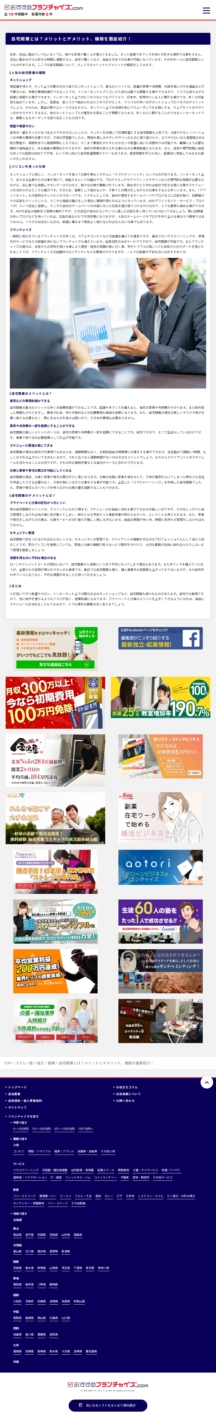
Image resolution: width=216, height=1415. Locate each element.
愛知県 (17, 1284)
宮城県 (54, 1235)
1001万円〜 (85, 1129)
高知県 (54, 1334)
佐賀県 (29, 1351)
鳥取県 (17, 1318)
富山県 (17, 1251)
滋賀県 (54, 1301)
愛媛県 (41, 1334)
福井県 (41, 1251)
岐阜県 (29, 1284)
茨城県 (17, 1268)
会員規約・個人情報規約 (25, 1101)
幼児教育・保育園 (82, 1170)
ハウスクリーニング (26, 1170)
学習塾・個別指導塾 (55, 1170)
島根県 (29, 1318)
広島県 (54, 1318)
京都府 (29, 1301)
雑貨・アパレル (64, 1151)
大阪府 (17, 1301)
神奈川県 (103, 1268)
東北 (16, 1228)
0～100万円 (20, 1129)
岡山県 (41, 1318)
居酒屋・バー (47, 1196)
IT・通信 (56, 1177)
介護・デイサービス (145, 1170)
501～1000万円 (64, 1129)
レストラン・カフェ (150, 1196)
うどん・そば (83, 1196)
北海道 (17, 1220)
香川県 (29, 1334)
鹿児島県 (91, 1351)
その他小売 (108, 1151)
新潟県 (66, 1251)
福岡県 (17, 1351)
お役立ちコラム (127, 1087)
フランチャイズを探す (23, 1116)
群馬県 (41, 1268)
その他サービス (163, 1177)
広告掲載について (128, 1094)
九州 (16, 1345)
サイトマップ (17, 1107)
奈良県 (66, 1301)
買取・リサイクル (39, 1151)
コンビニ (18, 1151)
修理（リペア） (171, 1170)
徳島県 (17, 1334)
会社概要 (14, 1094)
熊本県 (54, 1351)
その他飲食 (78, 1203)
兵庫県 (41, 1301)
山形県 (66, 1235)
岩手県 (29, 1235)
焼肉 (98, 1196)
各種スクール (105, 1170)
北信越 (17, 1245)
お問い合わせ (125, 1101)
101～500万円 (41, 1129)
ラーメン (65, 1196)
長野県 (54, 1251)
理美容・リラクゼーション (30, 1177)
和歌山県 (79, 1301)
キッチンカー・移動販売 (28, 1203)
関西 (16, 1295)
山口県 (66, 1318)
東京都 (90, 1268)
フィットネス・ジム (78, 1177)
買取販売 (123, 1170)
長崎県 (41, 1351)
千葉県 (78, 1268)
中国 (16, 1312)
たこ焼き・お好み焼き (181, 1196)
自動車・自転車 (87, 1151)
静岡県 (54, 1284)
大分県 (66, 1351)
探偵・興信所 (140, 1177)
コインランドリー (105, 1177)
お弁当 (130, 1196)
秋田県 (41, 1235)
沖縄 (16, 1362)
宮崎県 (78, 1351)
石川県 (29, 1251)
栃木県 (29, 1268)
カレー (109, 1196)
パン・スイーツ (58, 1203)
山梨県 (54, 1268)
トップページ (17, 1087)
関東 (16, 1262)
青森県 (17, 1235)
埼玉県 (66, 1268)
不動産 (124, 1177)
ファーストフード (24, 1196)
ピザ (119, 1196)
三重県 (41, 1284)
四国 (16, 1328)
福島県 (78, 1235)
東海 (16, 1278)
